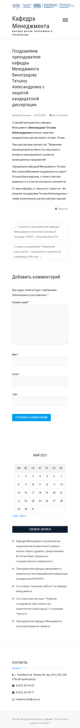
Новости (63, 208)
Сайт (15, 394)
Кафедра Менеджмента (30, 22)
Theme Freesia (61, 719)
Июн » (23, 515)
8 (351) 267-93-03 (24, 685)
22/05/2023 (39, 115)
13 (54, 484)
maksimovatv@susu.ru (28, 699)
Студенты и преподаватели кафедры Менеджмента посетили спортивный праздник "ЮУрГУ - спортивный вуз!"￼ (37, 231)
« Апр (15, 515)
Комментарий (20, 302)
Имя (15, 354)
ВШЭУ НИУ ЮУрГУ (41, 723)
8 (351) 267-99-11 (24, 692)
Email (16, 374)
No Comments (60, 115)
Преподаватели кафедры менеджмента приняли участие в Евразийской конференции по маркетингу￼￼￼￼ (42, 573)
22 (18, 501)
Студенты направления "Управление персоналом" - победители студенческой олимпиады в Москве (37, 251)
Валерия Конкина (22, 115)
